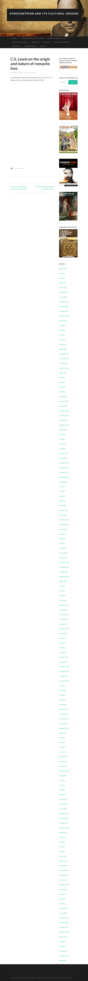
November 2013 (64, 922)
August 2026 (63, 268)
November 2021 (64, 519)
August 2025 (63, 321)
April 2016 (62, 794)
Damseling (35, 42)
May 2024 (62, 387)
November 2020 (64, 567)
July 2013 (62, 941)
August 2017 (63, 733)
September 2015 (64, 828)
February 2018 (63, 709)
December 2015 (64, 813)
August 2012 (63, 960)
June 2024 (62, 382)
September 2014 (64, 884)
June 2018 (62, 690)
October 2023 (63, 420)
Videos (42, 46)
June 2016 (62, 785)
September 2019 (64, 629)
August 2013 (63, 937)
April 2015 (62, 851)
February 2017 (63, 756)
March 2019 (62, 652)
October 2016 (63, 766)
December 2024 (64, 354)
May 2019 (62, 643)
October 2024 (63, 363)
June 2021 (62, 534)
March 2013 (62, 951)
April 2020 (62, 595)
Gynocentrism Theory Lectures (32, 38)
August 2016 (63, 775)
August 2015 (63, 832)
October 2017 (63, 723)
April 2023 (62, 448)
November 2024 (64, 358)
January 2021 (63, 557)
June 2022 (62, 491)
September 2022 (64, 477)
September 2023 (64, 425)
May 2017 (62, 742)
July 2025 (62, 325)
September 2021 (64, 524)
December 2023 (64, 411)
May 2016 (62, 790)
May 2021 (62, 538)
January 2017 (63, 761)
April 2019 (62, 648)
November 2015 (64, 818)
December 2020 (64, 562)
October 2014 (63, 880)
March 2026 (62, 287)
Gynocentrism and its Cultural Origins (44, 13)
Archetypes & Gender (19, 42)
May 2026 (62, 278)
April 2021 (62, 543)
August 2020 (63, 581)
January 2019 (63, 662)
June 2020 (62, 591)
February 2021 (63, 553)
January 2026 (63, 297)
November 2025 (64, 306)
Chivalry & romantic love (57, 38)
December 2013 (64, 918)
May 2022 (62, 496)
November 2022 (64, 467)
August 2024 (63, 373)
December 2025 (64, 302)
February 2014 (63, 908)
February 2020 (63, 605)
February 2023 (63, 453)
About (14, 38)
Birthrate (15, 46)
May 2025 (62, 335)
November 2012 (64, 956)
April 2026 (62, 283)
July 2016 (62, 780)
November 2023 (64, 415)
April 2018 (62, 700)
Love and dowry (29, 46)
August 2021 (63, 529)
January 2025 (63, 349)
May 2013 (62, 946)
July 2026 (62, 273)
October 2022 (63, 472)
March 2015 (62, 856)
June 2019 (62, 638)
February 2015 (63, 861)
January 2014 (63, 913)
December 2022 (64, 463)
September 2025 (64, 316)
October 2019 (63, 624)
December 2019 (64, 614)
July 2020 (62, 586)
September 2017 (64, 728)
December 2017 (64, 714)
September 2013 (64, 932)
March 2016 (62, 799)
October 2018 (63, 676)
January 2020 (63, 610)
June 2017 (62, 738)
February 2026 (63, 292)
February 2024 (63, 401)
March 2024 (62, 396)
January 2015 (63, 865)
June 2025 (62, 330)
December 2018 (64, 666)
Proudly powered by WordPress (22, 978)
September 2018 (64, 681)
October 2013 (63, 927)
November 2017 (64, 719)
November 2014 (64, 875)
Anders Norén (66, 978)
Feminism (47, 42)
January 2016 (63, 809)
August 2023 (63, 429)
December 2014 (64, 870)
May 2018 (62, 695)
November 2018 (64, 671)
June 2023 (62, 439)
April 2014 (62, 903)
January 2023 (63, 458)
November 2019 (64, 619)
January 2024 (63, 406)
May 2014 (62, 899)
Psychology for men (61, 42)
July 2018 (62, 685)
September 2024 (64, 368)
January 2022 (63, 515)
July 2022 (62, 486)
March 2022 (62, 505)
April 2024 (62, 392)
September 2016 (64, 771)
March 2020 (62, 600)
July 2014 (62, 894)
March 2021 (62, 548)
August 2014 (63, 889)
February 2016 (63, 804)
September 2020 (64, 576)
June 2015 (62, 842)
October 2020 (63, 572)
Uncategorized (18, 168)
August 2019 (63, 633)
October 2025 (63, 311)
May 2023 (62, 444)
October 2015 (63, 823)
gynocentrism (30, 72)
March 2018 (62, 704)
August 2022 (63, 482)
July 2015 (62, 837)
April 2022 (62, 501)
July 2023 (62, 434)
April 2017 (62, 747)
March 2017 (62, 752)
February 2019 (63, 657)
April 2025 (62, 339)
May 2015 (62, 846)
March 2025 (62, 344)
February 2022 (63, 510)
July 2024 (62, 377)
